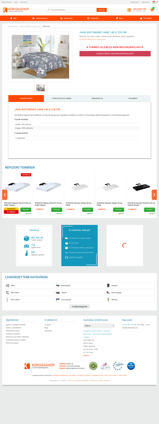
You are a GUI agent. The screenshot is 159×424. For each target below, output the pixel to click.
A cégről (48, 325)
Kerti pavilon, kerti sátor (118, 375)
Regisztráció (146, 2)
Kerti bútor (104, 375)
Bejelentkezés (134, 2)
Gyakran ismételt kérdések (15, 325)
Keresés (101, 10)
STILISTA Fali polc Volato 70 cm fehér (109, 204)
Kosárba (26, 210)
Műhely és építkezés (60, 375)
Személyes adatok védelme (16, 340)
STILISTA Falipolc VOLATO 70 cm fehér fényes (48, 204)
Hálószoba (37, 26)
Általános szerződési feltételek (17, 337)
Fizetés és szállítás (13, 334)
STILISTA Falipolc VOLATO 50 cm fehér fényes (17, 204)
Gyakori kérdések (6, 2)
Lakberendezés (25, 26)
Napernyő (95, 375)
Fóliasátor (72, 375)
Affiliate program (12, 343)
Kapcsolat (23, 2)
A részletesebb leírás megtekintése (92, 39)
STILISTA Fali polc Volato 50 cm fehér (78, 204)
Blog (16, 2)
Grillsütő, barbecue (84, 375)
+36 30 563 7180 (128, 325)
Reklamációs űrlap (13, 331)
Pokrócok (46, 26)
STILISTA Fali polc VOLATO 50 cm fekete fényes (141, 204)
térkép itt (86, 355)
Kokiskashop (13, 26)
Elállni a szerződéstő (13, 328)
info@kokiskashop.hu (130, 328)
